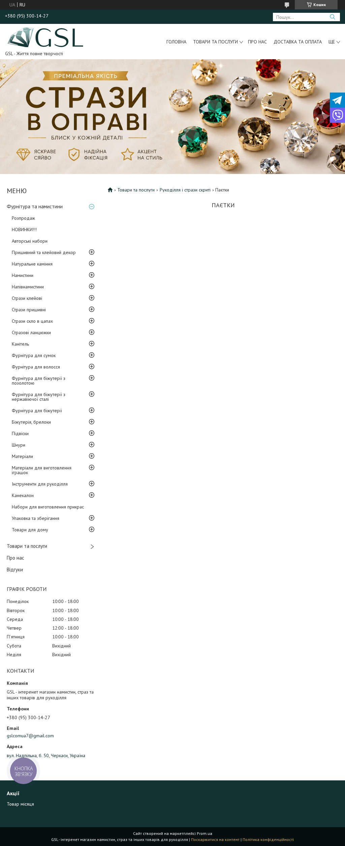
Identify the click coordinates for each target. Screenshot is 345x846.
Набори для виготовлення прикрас (48, 507)
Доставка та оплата (298, 42)
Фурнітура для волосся (36, 367)
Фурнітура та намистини (35, 206)
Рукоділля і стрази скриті (185, 189)
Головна (176, 42)
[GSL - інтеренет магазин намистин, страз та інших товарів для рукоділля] (46, 37)
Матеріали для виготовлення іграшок (41, 470)
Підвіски (20, 433)
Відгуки (15, 569)
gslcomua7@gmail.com (30, 736)
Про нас (257, 42)
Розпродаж (23, 218)
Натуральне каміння (32, 264)
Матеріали (22, 456)
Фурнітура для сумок (34, 355)
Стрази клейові (27, 298)
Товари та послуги (215, 42)
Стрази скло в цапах (32, 321)
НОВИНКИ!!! (24, 229)
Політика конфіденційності (268, 839)
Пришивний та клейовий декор (44, 252)
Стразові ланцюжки (31, 332)
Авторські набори (30, 241)
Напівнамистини (28, 287)
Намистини (22, 275)
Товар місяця (20, 804)
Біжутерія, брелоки (31, 422)
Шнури (18, 445)
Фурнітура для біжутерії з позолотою (38, 380)
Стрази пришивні (29, 310)
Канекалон (23, 495)
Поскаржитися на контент (215, 839)
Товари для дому (30, 530)
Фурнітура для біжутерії (37, 411)
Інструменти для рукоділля (40, 484)
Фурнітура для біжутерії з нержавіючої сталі (38, 396)
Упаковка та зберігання (35, 518)
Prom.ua (204, 833)
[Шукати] (332, 17)
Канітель (20, 344)
